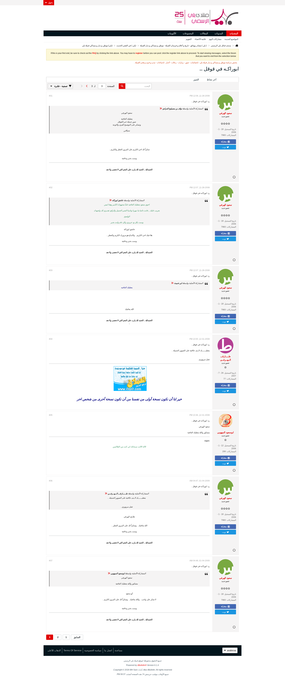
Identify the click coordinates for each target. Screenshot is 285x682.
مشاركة (224, 142)
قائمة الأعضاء (200, 39)
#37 (50, 560)
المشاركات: (231, 135)
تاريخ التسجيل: (230, 129)
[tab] (229, 79)
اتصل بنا (108, 650)
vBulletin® (142, 665)
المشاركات (229, 79)
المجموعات (188, 33)
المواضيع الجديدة (231, 39)
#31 (50, 96)
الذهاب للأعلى (54, 650)
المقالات (204, 33)
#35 (50, 415)
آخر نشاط (211, 79)
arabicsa (231, 650)
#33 (50, 270)
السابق (77, 637)
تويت (224, 147)
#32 (50, 187)
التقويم (188, 39)
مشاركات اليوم (215, 39)
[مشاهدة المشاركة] (160, 109)
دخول (50, 2)
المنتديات (234, 33)
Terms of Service (72, 650)
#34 (50, 339)
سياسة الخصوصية (92, 650)
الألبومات (172, 33)
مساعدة (118, 650)
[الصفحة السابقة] (87, 86)
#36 (50, 481)
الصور (196, 79)
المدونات (219, 33)
